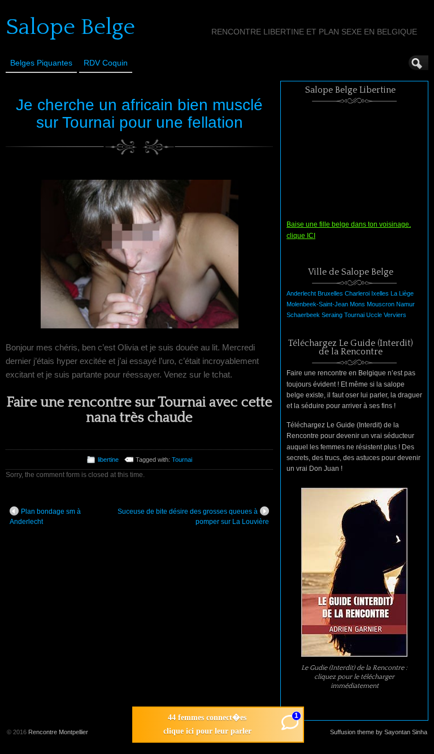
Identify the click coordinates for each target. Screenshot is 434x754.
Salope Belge (70, 27)
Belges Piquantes (41, 62)
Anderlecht (301, 293)
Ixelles (380, 293)
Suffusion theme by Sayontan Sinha (378, 732)
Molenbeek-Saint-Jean (317, 304)
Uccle (374, 314)
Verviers (395, 314)
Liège (406, 293)
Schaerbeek (303, 314)
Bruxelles (330, 293)
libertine (108, 459)
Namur (405, 304)
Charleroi (357, 293)
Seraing (332, 314)
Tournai (182, 459)
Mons (357, 304)
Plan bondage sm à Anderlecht (45, 517)
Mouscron (380, 304)
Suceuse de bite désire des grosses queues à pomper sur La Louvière (193, 517)
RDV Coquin (106, 62)
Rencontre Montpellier (58, 732)
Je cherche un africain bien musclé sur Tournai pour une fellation (139, 113)
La (393, 293)
